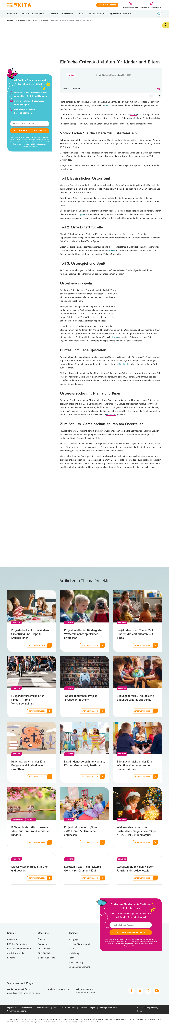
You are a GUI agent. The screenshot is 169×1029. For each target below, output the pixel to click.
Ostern (133, 114)
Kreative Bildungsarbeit (34, 13)
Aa (156, 96)
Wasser (111, 250)
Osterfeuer (111, 414)
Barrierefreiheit (68, 1007)
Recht (81, 13)
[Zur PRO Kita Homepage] (19, 5)
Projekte (44, 20)
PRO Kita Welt (44, 953)
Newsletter (12, 939)
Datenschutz (26, 1007)
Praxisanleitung (97, 13)
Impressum (12, 1007)
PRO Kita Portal (45, 948)
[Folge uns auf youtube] (156, 991)
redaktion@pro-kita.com (58, 989)
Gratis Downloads (15, 953)
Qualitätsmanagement (121, 13)
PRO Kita (10, 20)
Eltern (54, 13)
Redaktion (43, 944)
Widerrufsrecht (43, 1007)
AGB (56, 1007)
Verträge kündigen (87, 1007)
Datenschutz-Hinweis (29, 146)
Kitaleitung (68, 13)
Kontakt (11, 957)
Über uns (42, 939)
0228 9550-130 (87, 989)
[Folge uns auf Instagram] (140, 991)
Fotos (115, 337)
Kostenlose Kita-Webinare (19, 948)
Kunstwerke (124, 364)
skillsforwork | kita (46, 957)
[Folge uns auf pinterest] (148, 991)
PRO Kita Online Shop (17, 944)
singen (81, 214)
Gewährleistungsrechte (17, 1011)
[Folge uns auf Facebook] (131, 991)
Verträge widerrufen (108, 1007)
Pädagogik (12, 13)
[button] (165, 25)
